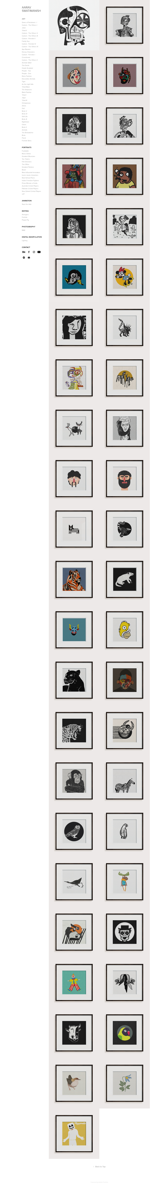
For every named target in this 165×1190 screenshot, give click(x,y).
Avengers (25, 214)
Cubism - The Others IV (30, 46)
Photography (28, 226)
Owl (23, 108)
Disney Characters (28, 52)
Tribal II (24, 30)
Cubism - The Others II (29, 60)
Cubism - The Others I (29, 25)
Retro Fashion (27, 76)
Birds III (24, 119)
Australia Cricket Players (30, 186)
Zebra (24, 106)
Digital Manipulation (32, 237)
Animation (27, 200)
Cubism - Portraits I (28, 55)
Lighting (24, 240)
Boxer (24, 170)
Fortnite (24, 217)
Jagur (24, 98)
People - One (26, 73)
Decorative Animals (28, 79)
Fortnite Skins (26, 141)
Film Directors (27, 162)
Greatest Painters (28, 167)
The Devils (25, 65)
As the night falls (27, 84)
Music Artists (26, 154)
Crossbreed (26, 57)
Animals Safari (27, 63)
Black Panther (26, 92)
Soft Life (25, 116)
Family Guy (26, 41)
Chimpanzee (26, 103)
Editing (25, 211)
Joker (24, 28)
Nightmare (25, 122)
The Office (25, 164)
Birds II (24, 127)
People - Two (26, 71)
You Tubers (26, 159)
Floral (24, 138)
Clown (24, 124)
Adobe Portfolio (103, 1182)
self (23, 194)
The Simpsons (27, 89)
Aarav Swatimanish (31, 9)
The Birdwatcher (27, 132)
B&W (23, 230)
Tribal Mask (26, 87)
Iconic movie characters (30, 175)
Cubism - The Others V (30, 33)
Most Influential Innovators (31, 172)
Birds (23, 135)
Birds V (24, 111)
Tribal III (24, 100)
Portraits (26, 147)
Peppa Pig (25, 220)
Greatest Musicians (28, 156)
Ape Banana (26, 49)
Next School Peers (28, 178)
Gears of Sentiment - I (29, 22)
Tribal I (24, 95)
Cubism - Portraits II (28, 38)
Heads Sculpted (27, 68)
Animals (24, 130)
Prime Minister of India (29, 183)
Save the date (26, 204)
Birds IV (24, 114)
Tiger (23, 81)
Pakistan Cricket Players (30, 188)
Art (23, 19)
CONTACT (26, 247)
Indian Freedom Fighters (30, 180)
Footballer (25, 151)
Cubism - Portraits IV (29, 44)
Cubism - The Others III (30, 36)
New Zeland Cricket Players (31, 191)
